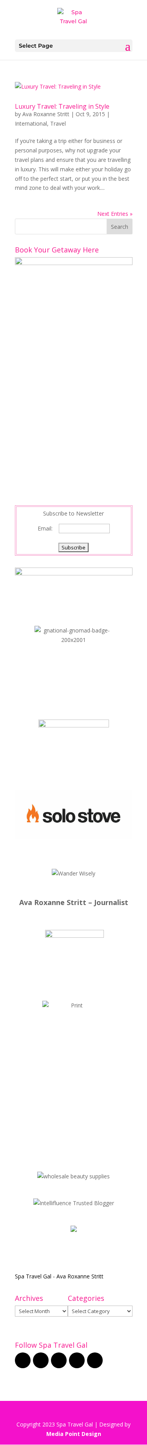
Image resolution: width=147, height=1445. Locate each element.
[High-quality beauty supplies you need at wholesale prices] (73, 1176)
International (31, 123)
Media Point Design (73, 1434)
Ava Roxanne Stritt (45, 114)
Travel (58, 123)
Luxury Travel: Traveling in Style (62, 106)
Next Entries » (114, 213)
